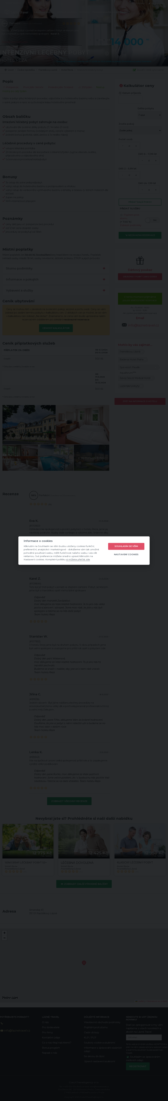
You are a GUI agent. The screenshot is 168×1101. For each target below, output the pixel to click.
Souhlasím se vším (126, 546)
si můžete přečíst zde (78, 559)
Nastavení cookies (126, 554)
